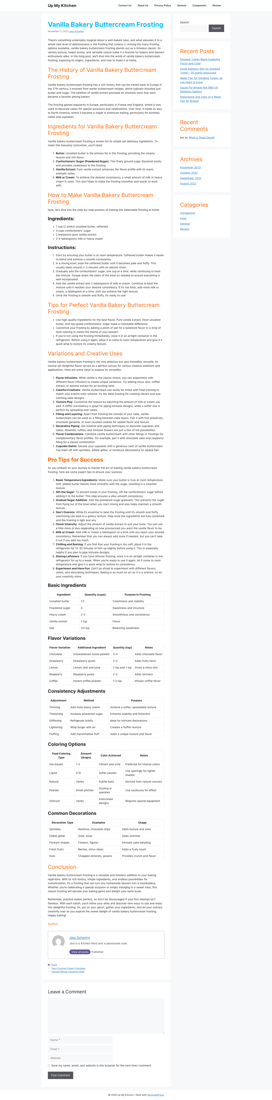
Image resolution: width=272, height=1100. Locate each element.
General (181, 5)
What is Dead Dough (202, 137)
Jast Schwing (76, 31)
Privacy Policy (162, 5)
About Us (143, 5)
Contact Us (124, 5)
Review (216, 5)
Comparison (199, 5)
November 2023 (190, 167)
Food (54, 964)
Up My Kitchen (62, 5)
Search (184, 22)
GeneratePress (155, 1094)
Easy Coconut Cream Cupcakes (68, 968)
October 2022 (189, 172)
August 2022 (188, 183)
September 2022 (190, 178)
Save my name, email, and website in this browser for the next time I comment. (101, 1065)
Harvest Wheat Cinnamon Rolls (67, 971)
